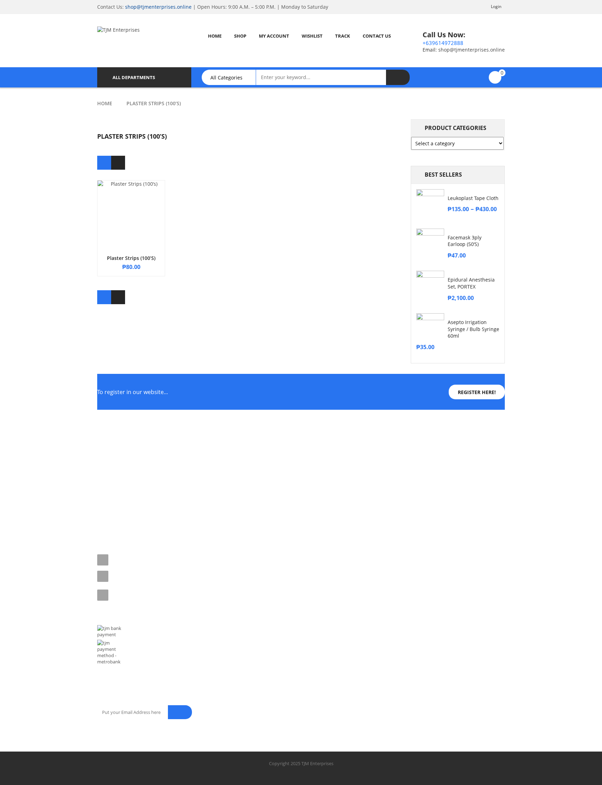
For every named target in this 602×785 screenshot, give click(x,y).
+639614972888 (443, 42)
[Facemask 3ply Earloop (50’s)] (430, 242)
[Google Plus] (164, 520)
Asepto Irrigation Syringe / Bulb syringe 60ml (473, 329)
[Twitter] (118, 520)
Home (104, 103)
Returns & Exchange (118, 481)
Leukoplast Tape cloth (473, 198)
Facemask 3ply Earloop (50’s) (464, 241)
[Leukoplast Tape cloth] (430, 203)
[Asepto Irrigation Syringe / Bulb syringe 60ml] (430, 327)
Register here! (477, 392)
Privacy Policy (111, 469)
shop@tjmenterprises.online (158, 6)
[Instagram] (149, 520)
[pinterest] (134, 520)
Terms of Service (114, 457)
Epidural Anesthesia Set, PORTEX (471, 283)
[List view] (118, 163)
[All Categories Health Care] (232, 77)
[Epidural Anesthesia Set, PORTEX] (430, 285)
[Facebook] (103, 520)
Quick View (131, 200)
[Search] (398, 77)
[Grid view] (104, 163)
